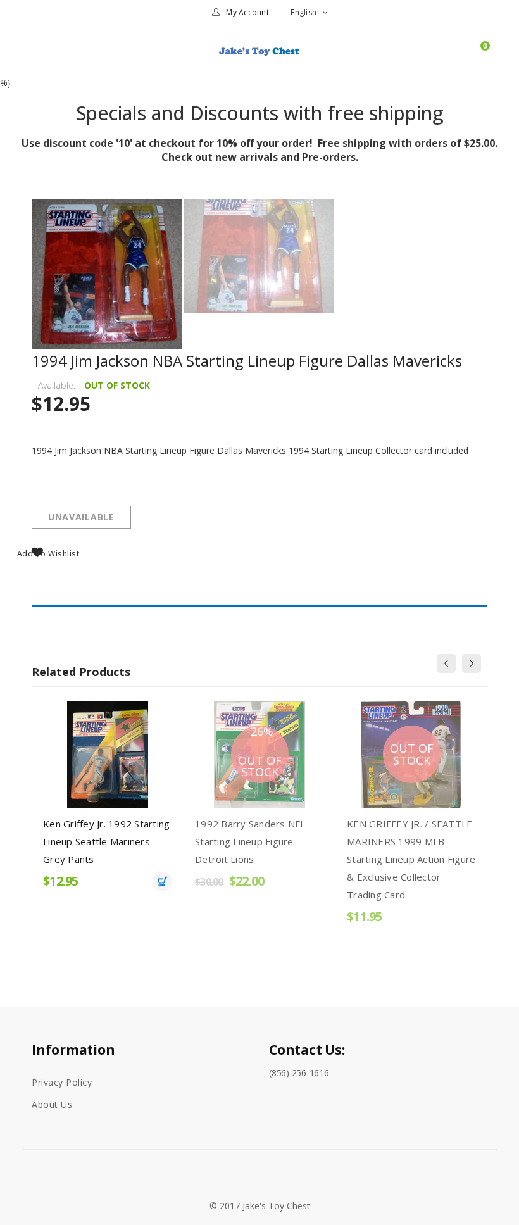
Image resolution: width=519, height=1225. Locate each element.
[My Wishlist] (457, 57)
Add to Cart (162, 881)
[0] (479, 57)
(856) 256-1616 (299, 1073)
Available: (56, 385)
